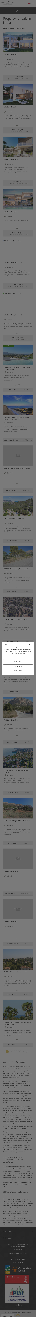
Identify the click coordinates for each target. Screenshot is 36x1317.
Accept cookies (18, 661)
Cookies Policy (20, 653)
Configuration (18, 666)
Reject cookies (18, 670)
